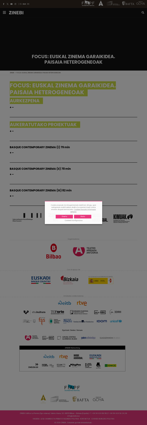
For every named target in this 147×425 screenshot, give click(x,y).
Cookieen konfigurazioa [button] (73, 221)
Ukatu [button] (82, 216)
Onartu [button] (64, 216)
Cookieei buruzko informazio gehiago (83, 210)
